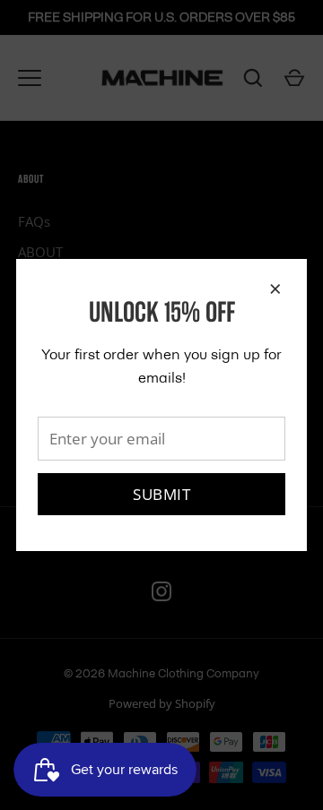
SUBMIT (161, 494)
